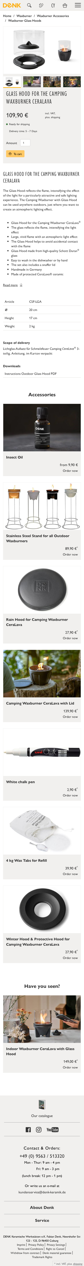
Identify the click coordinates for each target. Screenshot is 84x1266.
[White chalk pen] (42, 752)
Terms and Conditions (30, 1249)
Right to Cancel (55, 1249)
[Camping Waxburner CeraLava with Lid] (42, 674)
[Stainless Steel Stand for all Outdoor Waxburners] (42, 506)
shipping (55, 117)
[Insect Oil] (42, 428)
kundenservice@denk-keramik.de (42, 1191)
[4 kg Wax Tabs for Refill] (42, 831)
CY (53, 5)
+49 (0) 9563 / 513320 (42, 1155)
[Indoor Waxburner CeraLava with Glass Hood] (42, 1019)
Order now (70, 470)
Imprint (21, 1244)
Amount (11, 142)
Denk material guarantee (57, 1253)
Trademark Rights (42, 1257)
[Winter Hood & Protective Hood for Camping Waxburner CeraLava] (42, 909)
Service (42, 1220)
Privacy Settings (56, 1244)
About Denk (42, 1207)
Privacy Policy (36, 1244)
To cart (17, 154)
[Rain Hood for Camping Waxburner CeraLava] (42, 590)
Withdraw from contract (25, 1253)
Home (7, 15)
